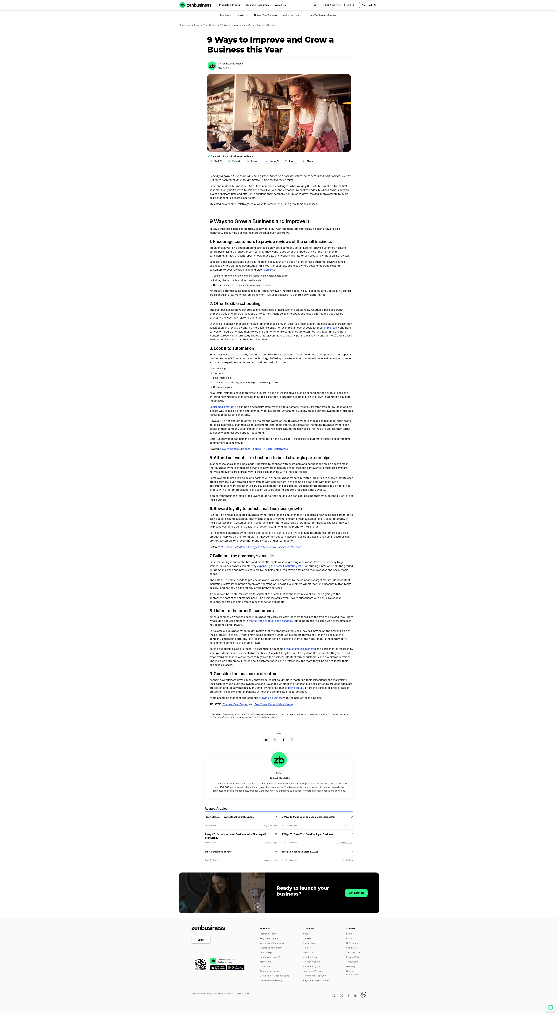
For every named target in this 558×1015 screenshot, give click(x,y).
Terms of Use (353, 952)
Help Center (352, 943)
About (306, 934)
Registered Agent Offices (316, 980)
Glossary (350, 966)
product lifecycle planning (300, 649)
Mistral (310, 161)
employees (330, 328)
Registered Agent (269, 938)
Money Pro (265, 962)
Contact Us (352, 948)
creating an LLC (294, 688)
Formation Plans (268, 934)
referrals (267, 270)
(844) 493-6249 (332, 5)
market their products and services (270, 621)
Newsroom (308, 952)
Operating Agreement (271, 948)
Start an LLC (369, 5)
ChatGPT (218, 161)
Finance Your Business (206, 25)
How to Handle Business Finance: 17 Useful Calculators (254, 449)
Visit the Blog (310, 957)
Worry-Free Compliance (272, 943)
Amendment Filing (269, 971)
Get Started (356, 892)
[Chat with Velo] (550, 1007)
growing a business (271, 698)
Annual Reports (268, 952)
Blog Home (225, 15)
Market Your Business (293, 15)
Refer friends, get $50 (314, 976)
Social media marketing (223, 407)
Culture (307, 948)
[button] (257, 907)
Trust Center (352, 962)
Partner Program (311, 962)
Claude (254, 161)
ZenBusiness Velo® (270, 957)
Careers (307, 938)
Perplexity (236, 161)
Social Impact (310, 943)
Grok (290, 161)
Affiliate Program (311, 966)
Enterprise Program (313, 971)
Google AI (274, 161)
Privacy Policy (353, 957)
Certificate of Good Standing (274, 976)
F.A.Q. (349, 938)
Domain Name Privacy (271, 980)
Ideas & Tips (242, 15)
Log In (201, 939)
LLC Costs (265, 966)
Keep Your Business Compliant (323, 15)
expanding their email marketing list (279, 566)
